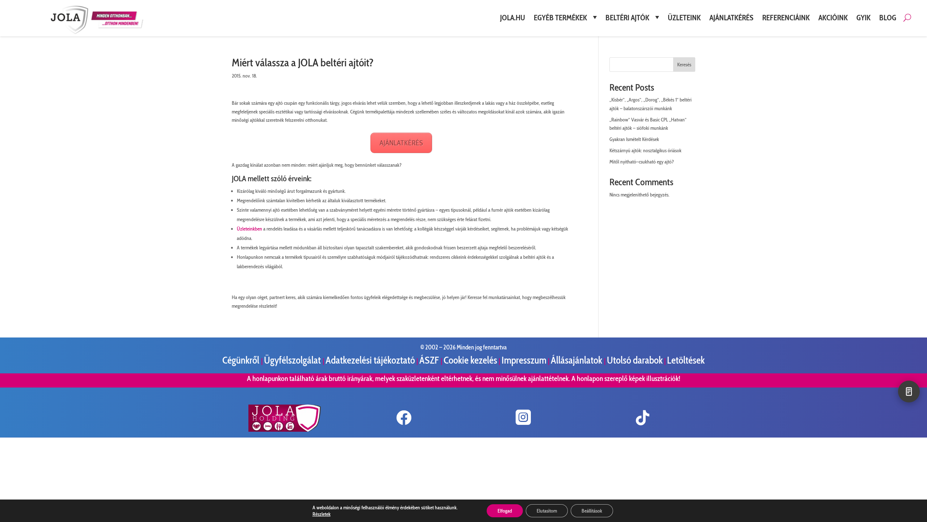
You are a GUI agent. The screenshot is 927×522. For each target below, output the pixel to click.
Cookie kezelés (470, 360)
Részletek (322, 514)
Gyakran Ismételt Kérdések (634, 139)
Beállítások (592, 511)
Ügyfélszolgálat (293, 360)
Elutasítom (547, 511)
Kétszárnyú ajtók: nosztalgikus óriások (645, 150)
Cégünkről (241, 360)
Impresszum (524, 360)
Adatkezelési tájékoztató (370, 360)
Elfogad (505, 511)
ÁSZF (430, 360)
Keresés (684, 64)
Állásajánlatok (577, 360)
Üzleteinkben (249, 228)
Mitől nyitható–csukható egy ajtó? (641, 161)
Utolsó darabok (635, 360)
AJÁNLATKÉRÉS (401, 142)
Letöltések (686, 360)
